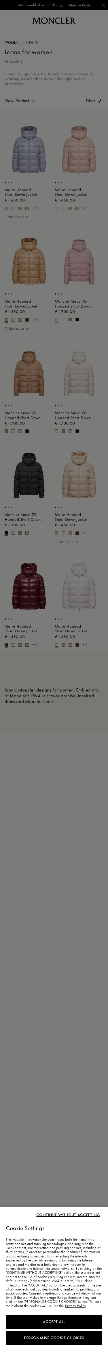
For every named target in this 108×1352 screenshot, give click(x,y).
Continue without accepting (68, 1215)
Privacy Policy (75, 1306)
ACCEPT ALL (54, 1321)
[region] (54, 1279)
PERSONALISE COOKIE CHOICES (54, 1337)
